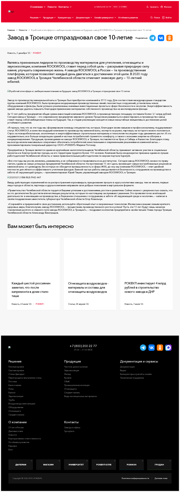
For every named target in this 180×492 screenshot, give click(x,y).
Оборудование (15, 407)
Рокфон (131, 464)
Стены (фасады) (16, 374)
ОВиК (67, 381)
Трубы (11, 400)
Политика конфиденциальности (135, 478)
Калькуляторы (64, 17)
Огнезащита (14, 411)
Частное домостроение (76, 366)
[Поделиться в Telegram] (152, 38)
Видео (123, 370)
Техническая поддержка (132, 377)
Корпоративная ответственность (24, 438)
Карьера (12, 446)
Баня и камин (14, 385)
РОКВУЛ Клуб (103, 464)
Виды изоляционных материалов (80, 396)
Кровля (67, 377)
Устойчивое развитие (128, 17)
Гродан (159, 464)
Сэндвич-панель (72, 392)
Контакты (64, 6)
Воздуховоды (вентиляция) (21, 403)
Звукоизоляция (15, 396)
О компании (36, 6)
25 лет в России (15, 427)
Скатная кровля (16, 370)
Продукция (48, 17)
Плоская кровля (16, 366)
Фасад (67, 374)
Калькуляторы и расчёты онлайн (136, 374)
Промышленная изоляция (76, 385)
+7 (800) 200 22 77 (83, 346)
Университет (76, 464)
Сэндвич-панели (16, 414)
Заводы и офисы (72, 427)
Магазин (48, 464)
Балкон (11, 392)
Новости (52, 6)
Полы (11, 389)
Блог (10, 449)
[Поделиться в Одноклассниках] (169, 38)
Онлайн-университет (104, 17)
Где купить (69, 431)
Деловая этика (15, 431)
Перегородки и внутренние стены (24, 377)
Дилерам (20, 464)
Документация (83, 17)
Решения (34, 17)
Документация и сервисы (139, 361)
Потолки (12, 381)
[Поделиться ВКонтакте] (161, 38)
